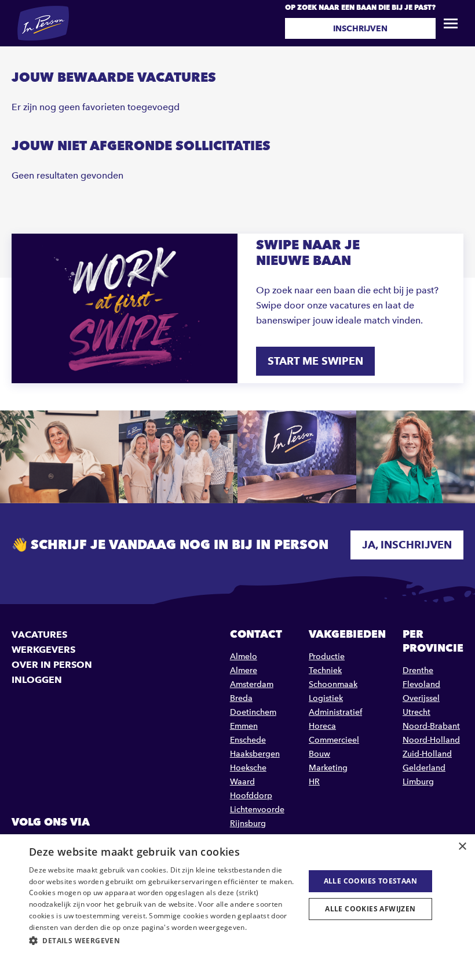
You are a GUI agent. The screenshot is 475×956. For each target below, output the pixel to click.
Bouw (319, 754)
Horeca (322, 726)
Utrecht (416, 712)
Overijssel (421, 698)
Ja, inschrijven (407, 545)
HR (314, 782)
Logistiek (326, 698)
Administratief (335, 712)
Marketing (328, 768)
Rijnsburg (248, 823)
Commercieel (334, 740)
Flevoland (421, 684)
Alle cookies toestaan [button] (370, 881)
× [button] (462, 846)
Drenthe (418, 670)
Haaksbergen (255, 754)
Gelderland (424, 768)
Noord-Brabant (431, 726)
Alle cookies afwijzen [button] (370, 909)
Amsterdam (251, 684)
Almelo (243, 656)
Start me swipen (315, 361)
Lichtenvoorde (257, 810)
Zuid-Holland (427, 754)
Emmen (244, 726)
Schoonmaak (333, 684)
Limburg (418, 782)
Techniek (325, 670)
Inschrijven (360, 28)
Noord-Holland (431, 740)
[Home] (43, 23)
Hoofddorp (251, 796)
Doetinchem (253, 712)
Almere (243, 670)
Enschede (248, 740)
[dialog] (237, 895)
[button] (163, 940)
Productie (327, 656)
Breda (241, 698)
